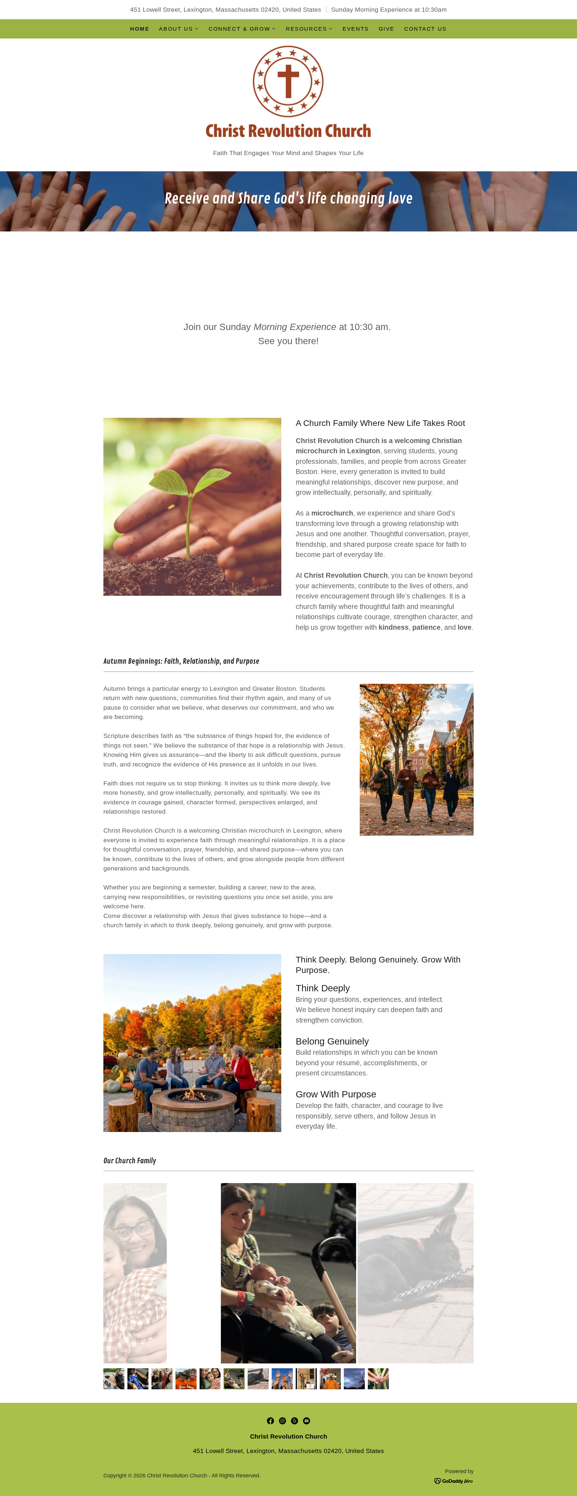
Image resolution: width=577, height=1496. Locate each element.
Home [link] (139, 29)
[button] (179, 28)
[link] (289, 93)
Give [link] (387, 29)
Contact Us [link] (425, 29)
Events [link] (356, 29)
